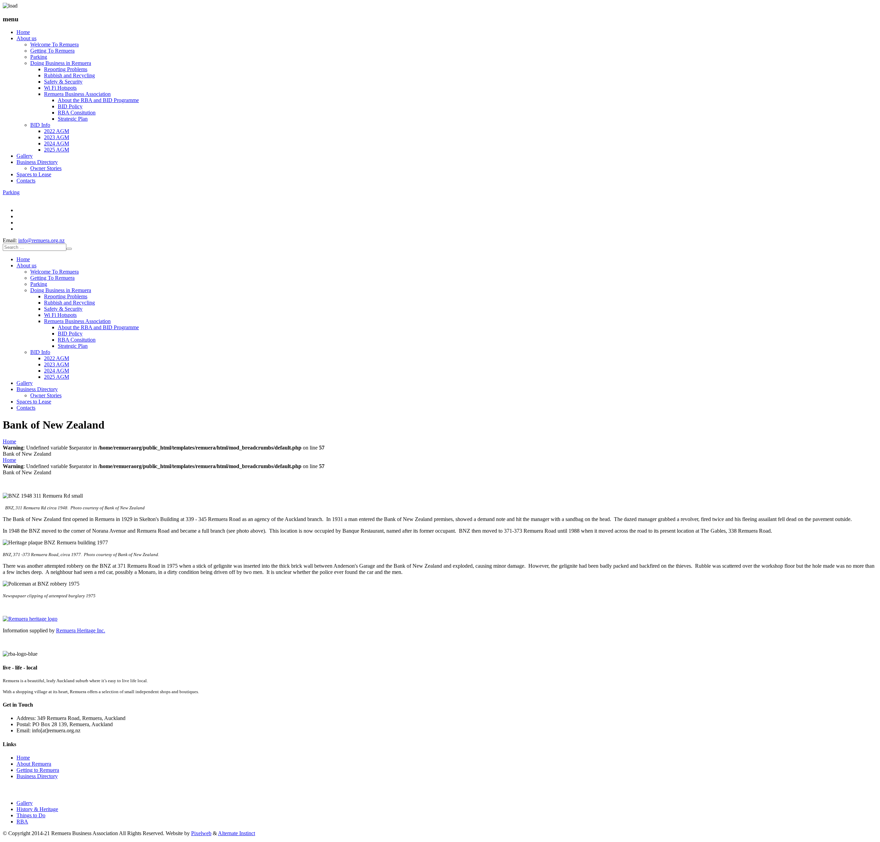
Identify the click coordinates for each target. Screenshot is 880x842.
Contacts (25, 181)
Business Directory (37, 162)
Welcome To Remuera (54, 44)
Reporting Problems (65, 69)
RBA (22, 821)
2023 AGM (56, 137)
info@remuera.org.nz (41, 240)
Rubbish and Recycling (69, 75)
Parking (38, 57)
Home (23, 32)
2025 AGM (56, 150)
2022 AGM (56, 131)
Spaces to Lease (33, 174)
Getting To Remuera (52, 51)
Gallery (24, 156)
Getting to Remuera (37, 770)
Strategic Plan (73, 119)
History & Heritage (37, 809)
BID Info (40, 125)
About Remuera (33, 764)
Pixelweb (201, 833)
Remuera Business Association (77, 94)
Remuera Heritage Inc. (80, 630)
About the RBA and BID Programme (98, 100)
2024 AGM (56, 143)
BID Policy (70, 106)
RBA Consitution (77, 112)
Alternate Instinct (236, 833)
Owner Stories (46, 168)
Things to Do (30, 815)
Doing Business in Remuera (60, 63)
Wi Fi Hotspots (60, 88)
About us (26, 38)
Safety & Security (63, 82)
